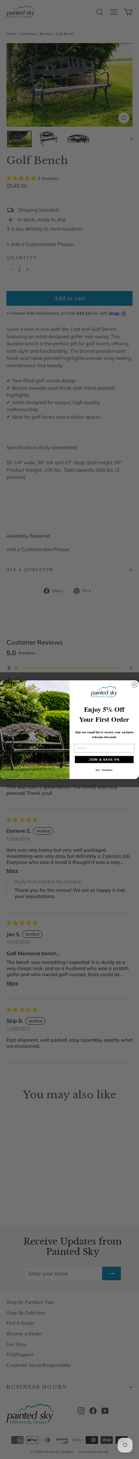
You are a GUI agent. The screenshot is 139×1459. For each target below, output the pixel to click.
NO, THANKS (104, 770)
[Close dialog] (134, 684)
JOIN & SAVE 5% (104, 759)
